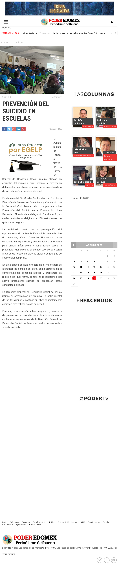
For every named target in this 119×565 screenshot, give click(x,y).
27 (94, 278)
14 (101, 267)
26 (87, 278)
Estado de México (13, 42)
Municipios (72, 522)
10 (74, 267)
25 (81, 278)
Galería (106, 522)
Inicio (4, 522)
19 (87, 272)
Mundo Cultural (57, 522)
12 (87, 267)
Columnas (14, 522)
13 (94, 267)
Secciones (92, 522)
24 (74, 278)
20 (94, 272)
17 (74, 272)
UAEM (82, 522)
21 (101, 272)
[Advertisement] (94, 61)
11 (81, 267)
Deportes (26, 522)
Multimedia (36, 524)
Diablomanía (7, 524)
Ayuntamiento (22, 524)
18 (81, 272)
